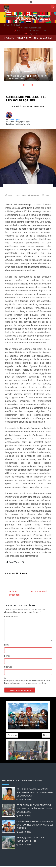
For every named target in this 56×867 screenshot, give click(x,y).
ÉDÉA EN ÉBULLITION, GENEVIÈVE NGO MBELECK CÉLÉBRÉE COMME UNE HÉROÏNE (34, 808)
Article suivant (39, 591)
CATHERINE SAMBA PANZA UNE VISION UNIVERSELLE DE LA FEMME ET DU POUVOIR (35, 792)
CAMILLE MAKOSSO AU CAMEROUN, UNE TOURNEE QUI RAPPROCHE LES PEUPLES (28, 714)
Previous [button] (12, 735)
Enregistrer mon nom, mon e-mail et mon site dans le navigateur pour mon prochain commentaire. (27, 681)
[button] (46, 20)
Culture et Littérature (16, 573)
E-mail (7, 656)
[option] (28, 64)
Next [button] (45, 735)
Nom (6, 645)
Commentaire (11, 616)
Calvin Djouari (15, 119)
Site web (8, 667)
